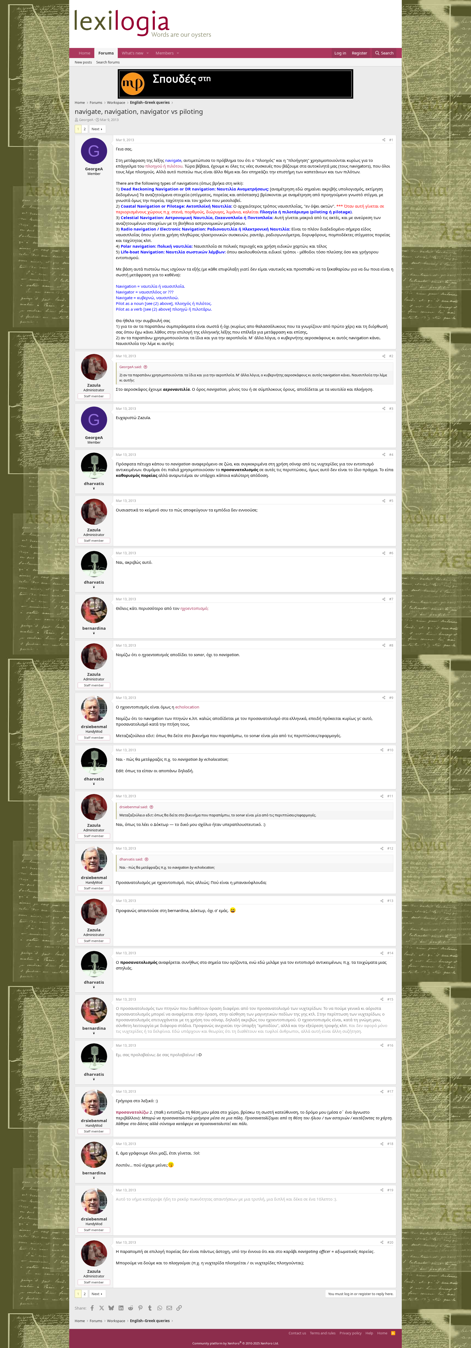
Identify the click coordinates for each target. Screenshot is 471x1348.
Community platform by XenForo (235, 1343)
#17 (390, 1091)
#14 (390, 953)
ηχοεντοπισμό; (194, 608)
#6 (391, 553)
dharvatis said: (131, 859)
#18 (390, 1143)
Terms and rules (323, 1333)
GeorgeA (86, 119)
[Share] (383, 140)
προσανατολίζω (132, 1112)
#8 (391, 645)
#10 (390, 750)
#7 (391, 599)
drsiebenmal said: (133, 806)
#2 (391, 356)
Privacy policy (351, 1333)
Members (165, 53)
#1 (391, 140)
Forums (106, 53)
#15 (390, 999)
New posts (83, 62)
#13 (390, 900)
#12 (390, 848)
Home (84, 53)
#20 (390, 1242)
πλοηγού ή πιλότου (163, 166)
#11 (390, 796)
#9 (391, 697)
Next (95, 128)
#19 (390, 1190)
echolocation (187, 707)
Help (369, 1333)
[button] (148, 53)
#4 (391, 454)
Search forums (108, 62)
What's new (132, 53)
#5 (391, 500)
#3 (391, 408)
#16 (390, 1045)
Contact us (297, 1333)
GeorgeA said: (130, 366)
